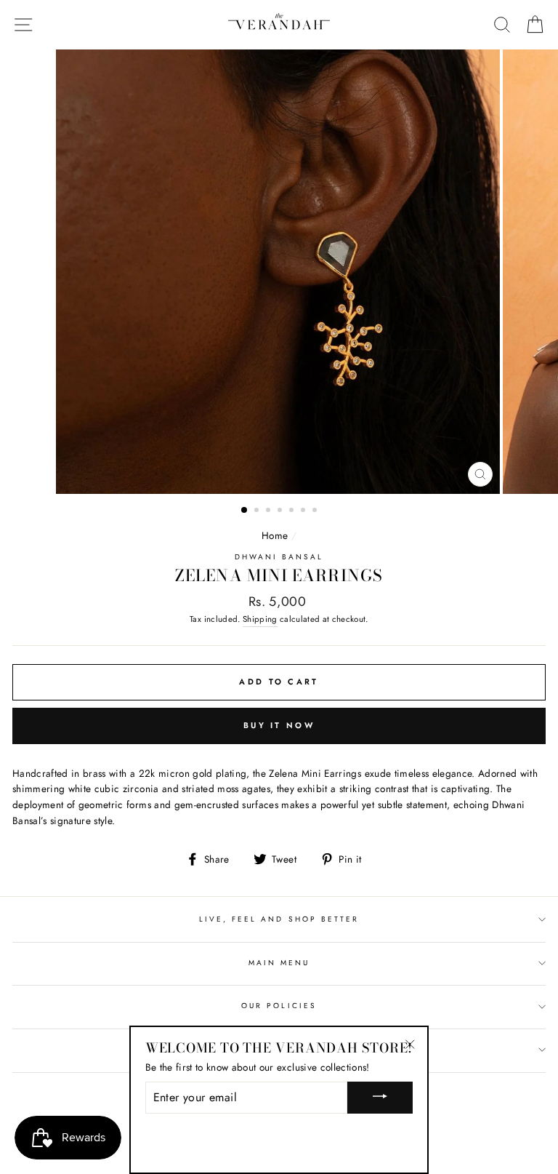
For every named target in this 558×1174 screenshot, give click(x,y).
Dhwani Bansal (279, 556)
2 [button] (258, 511)
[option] (279, 271)
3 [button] (269, 511)
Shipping (260, 619)
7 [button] (316, 511)
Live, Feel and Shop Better (279, 919)
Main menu (279, 962)
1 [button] (244, 510)
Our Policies (279, 1005)
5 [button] (292, 511)
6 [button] (304, 511)
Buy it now (279, 725)
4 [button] (281, 511)
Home (275, 535)
